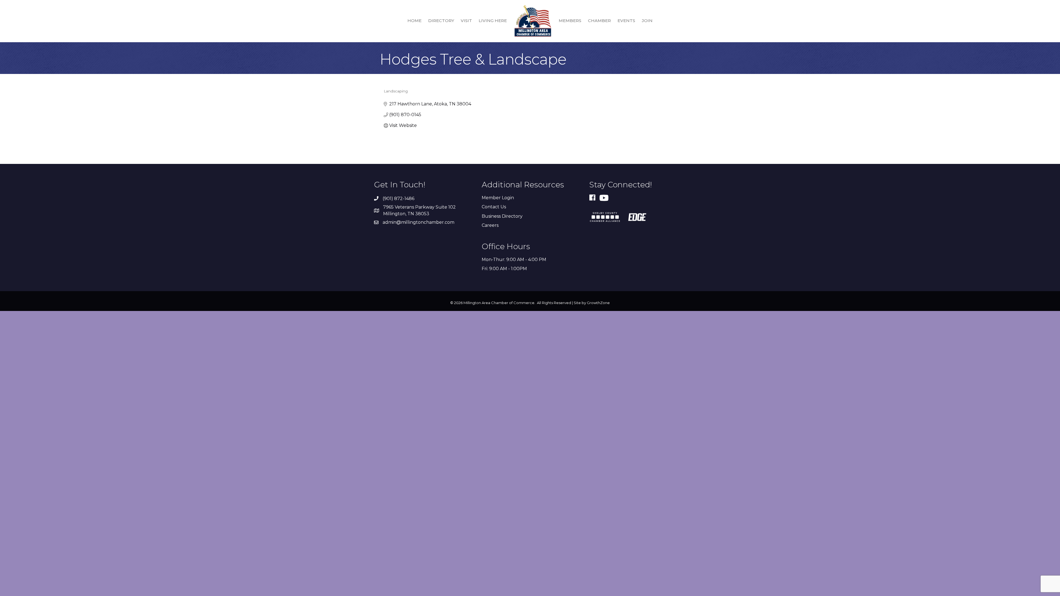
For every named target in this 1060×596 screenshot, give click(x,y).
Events (626, 20)
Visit (466, 20)
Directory (441, 20)
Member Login (498, 197)
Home (414, 20)
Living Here (493, 20)
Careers (490, 225)
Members (570, 20)
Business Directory (502, 216)
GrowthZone (598, 302)
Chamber (599, 20)
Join (647, 20)
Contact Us (494, 206)
